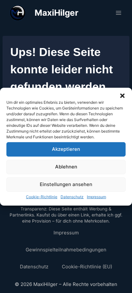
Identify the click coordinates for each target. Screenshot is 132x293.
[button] (122, 95)
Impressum (96, 196)
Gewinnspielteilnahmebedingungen (66, 250)
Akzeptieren (66, 149)
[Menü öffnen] (118, 13)
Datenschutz (72, 196)
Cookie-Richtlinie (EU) (87, 267)
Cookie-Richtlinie (41, 196)
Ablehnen (66, 167)
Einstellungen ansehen (66, 184)
